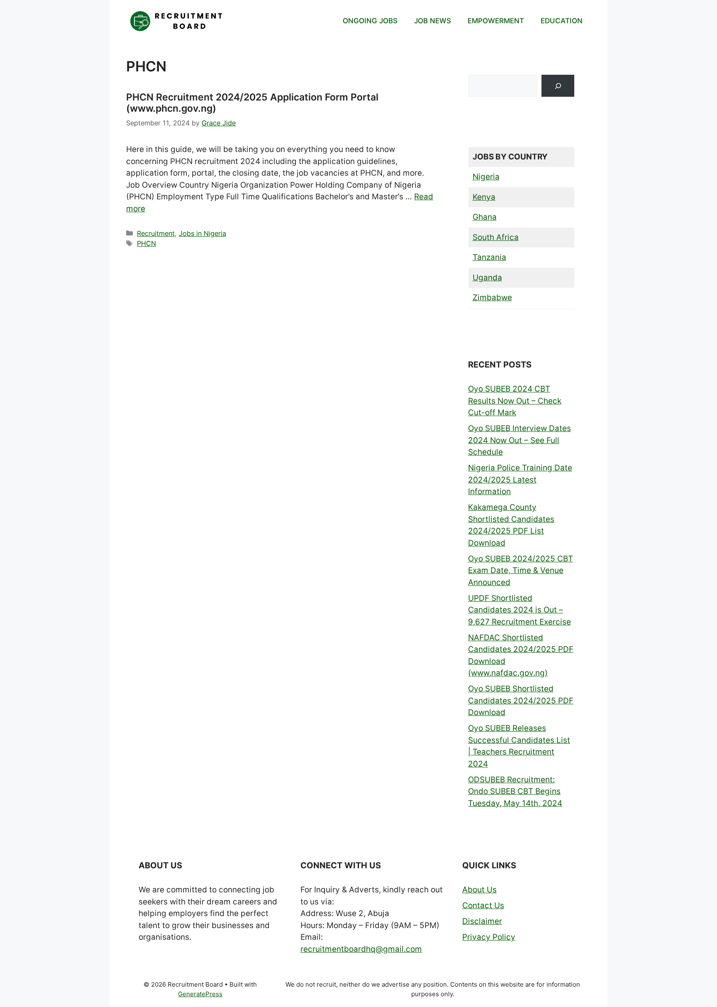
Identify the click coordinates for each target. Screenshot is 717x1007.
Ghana (485, 217)
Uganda (487, 277)
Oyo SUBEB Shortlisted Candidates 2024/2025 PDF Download (520, 700)
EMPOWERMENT (496, 21)
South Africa (496, 237)
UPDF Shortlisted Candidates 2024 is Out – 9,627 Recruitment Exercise (519, 610)
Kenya (484, 197)
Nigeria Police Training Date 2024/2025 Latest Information (520, 479)
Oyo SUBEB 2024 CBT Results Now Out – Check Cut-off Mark (514, 400)
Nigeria (486, 176)
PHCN (146, 243)
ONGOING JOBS (370, 21)
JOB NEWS (432, 21)
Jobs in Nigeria (202, 233)
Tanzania (489, 257)
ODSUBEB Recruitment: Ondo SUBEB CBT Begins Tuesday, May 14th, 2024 (515, 791)
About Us (479, 889)
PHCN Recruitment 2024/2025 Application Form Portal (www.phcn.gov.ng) (252, 103)
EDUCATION (562, 21)
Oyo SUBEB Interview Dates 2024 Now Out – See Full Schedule (519, 440)
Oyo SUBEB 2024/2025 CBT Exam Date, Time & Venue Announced (520, 570)
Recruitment (156, 233)
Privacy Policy (488, 937)
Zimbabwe (492, 297)
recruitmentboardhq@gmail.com (361, 949)
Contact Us (483, 905)
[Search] (557, 86)
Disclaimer (482, 921)
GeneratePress (200, 994)
